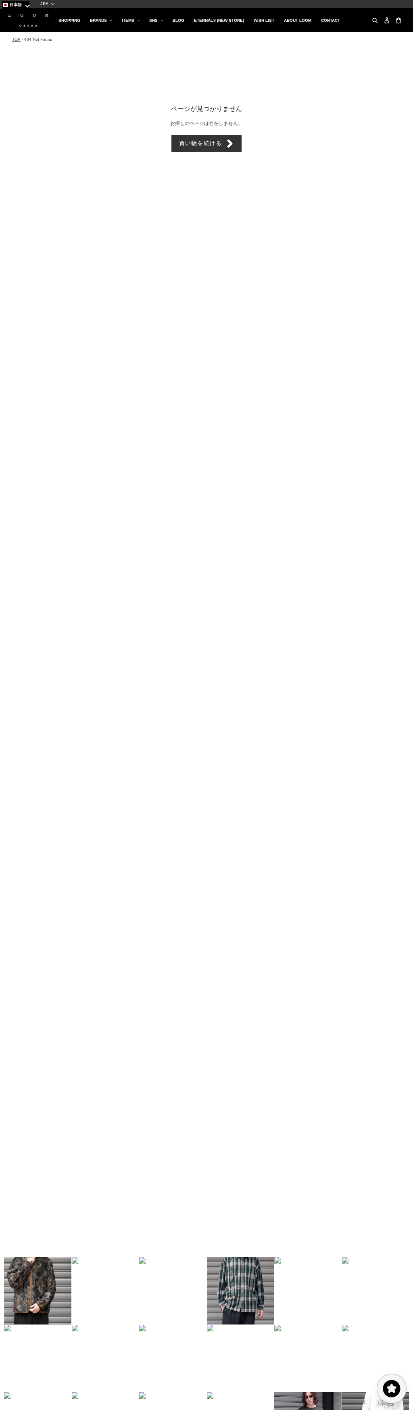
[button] (38, 1290)
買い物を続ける (200, 143)
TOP (16, 39)
